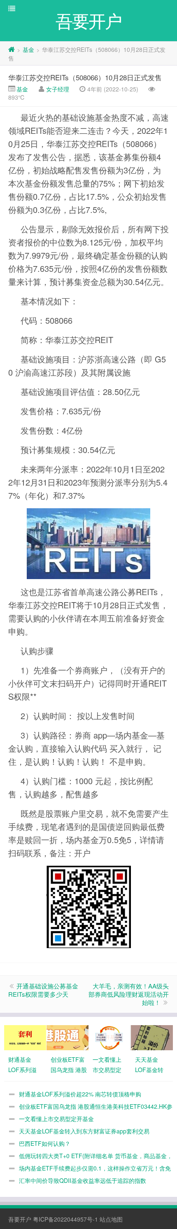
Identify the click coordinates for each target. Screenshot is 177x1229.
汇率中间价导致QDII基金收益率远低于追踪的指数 (82, 1180)
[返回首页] (11, 49)
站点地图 (111, 1219)
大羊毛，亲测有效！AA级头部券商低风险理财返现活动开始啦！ (128, 994)
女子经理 (57, 89)
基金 (28, 49)
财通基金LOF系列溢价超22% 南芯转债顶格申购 (80, 1094)
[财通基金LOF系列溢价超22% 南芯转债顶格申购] (25, 1037)
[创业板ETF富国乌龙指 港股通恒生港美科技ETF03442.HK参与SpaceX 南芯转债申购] (67, 1037)
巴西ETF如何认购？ (44, 1143)
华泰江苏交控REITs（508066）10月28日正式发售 (85, 77)
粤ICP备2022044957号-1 (65, 1219)
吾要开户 (19, 1219)
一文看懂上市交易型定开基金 (56, 1119)
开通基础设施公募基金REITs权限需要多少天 (43, 989)
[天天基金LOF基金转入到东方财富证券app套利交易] (152, 1037)
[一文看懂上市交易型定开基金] (109, 1037)
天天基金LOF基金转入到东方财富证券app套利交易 (84, 1131)
